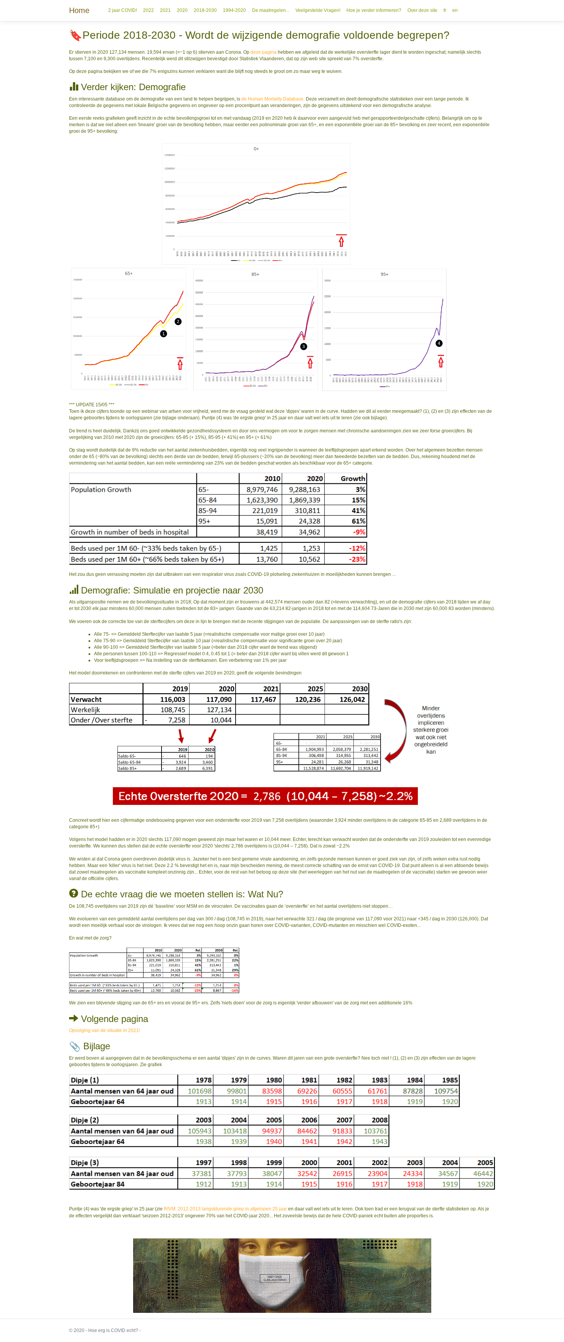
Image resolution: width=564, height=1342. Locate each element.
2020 (182, 10)
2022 (148, 10)
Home (79, 10)
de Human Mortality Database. (273, 99)
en (455, 10)
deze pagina (264, 52)
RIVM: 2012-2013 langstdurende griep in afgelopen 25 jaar (225, 1209)
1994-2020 (234, 10)
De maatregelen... (270, 10)
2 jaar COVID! (122, 10)
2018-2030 (205, 10)
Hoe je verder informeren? (373, 10)
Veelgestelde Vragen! (317, 10)
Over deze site (422, 10)
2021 (165, 10)
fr (445, 10)
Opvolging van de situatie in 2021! (104, 1030)
